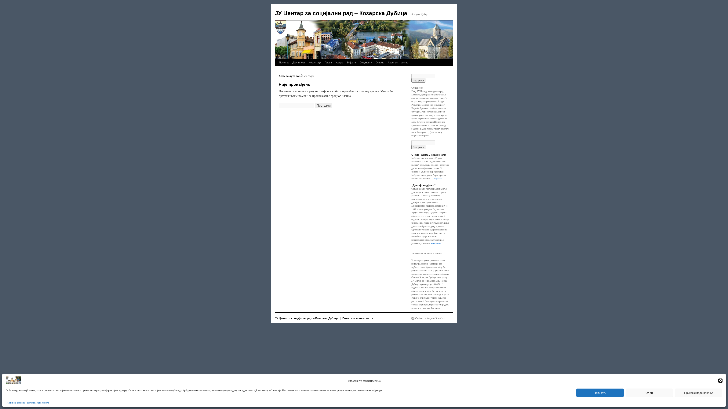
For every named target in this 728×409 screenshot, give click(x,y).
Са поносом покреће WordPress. (430, 318)
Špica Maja (307, 76)
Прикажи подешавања (698, 392)
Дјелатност (298, 62)
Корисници (315, 62)
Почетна (284, 62)
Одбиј (649, 392)
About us (393, 62)
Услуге (339, 62)
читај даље (437, 178)
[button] (720, 380)
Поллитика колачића (15, 402)
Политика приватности (38, 402)
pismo (405, 62)
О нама (380, 62)
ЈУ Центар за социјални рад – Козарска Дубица (341, 13)
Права (328, 62)
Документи (366, 62)
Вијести (351, 62)
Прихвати (600, 392)
